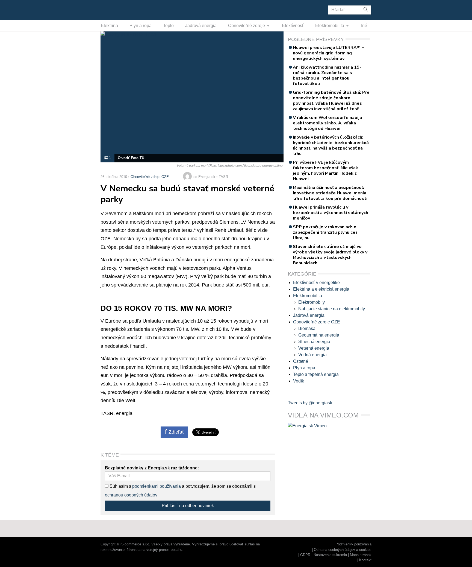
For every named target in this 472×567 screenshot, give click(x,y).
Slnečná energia (314, 341)
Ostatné (300, 361)
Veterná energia (313, 348)
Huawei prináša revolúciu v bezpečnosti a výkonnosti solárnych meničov (330, 212)
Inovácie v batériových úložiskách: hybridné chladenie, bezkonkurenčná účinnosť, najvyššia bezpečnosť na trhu (331, 145)
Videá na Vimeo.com (323, 415)
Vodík (298, 381)
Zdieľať (175, 432)
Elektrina (109, 25)
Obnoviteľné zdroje (247, 25)
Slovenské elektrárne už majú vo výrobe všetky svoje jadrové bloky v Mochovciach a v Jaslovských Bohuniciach (330, 255)
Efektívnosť (293, 25)
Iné (364, 25)
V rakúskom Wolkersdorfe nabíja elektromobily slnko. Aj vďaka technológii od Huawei (327, 123)
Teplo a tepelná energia (316, 374)
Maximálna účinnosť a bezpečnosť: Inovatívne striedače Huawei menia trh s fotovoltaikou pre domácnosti (330, 193)
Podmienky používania (353, 544)
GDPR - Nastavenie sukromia (323, 555)
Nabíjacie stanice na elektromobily (331, 308)
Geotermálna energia (318, 335)
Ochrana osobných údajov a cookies (342, 550)
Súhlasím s (119, 486)
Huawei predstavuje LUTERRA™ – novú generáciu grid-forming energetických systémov (328, 53)
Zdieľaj (117, 9)
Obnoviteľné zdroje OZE (150, 177)
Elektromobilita (330, 25)
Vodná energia (312, 354)
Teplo (168, 25)
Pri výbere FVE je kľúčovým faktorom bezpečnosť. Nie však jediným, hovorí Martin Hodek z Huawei (325, 171)
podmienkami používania (156, 486)
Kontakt (365, 560)
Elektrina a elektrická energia (321, 289)
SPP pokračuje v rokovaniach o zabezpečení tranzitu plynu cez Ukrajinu (325, 232)
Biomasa (306, 328)
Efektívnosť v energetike (316, 282)
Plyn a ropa (140, 25)
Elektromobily (311, 302)
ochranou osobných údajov (131, 495)
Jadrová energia (201, 25)
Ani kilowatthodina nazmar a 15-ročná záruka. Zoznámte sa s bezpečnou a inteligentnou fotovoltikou (327, 75)
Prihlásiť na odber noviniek (188, 505)
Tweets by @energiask (310, 403)
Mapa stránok (360, 555)
